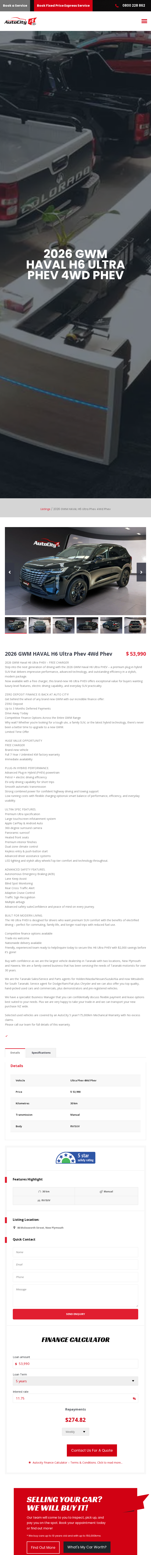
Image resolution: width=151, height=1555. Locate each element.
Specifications (41, 1052)
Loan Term (20, 1374)
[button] (144, 21)
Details (15, 1052)
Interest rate (21, 1391)
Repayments (75, 1409)
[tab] (15, 1052)
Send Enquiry (75, 1314)
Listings (45, 509)
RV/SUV (75, 1126)
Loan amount (21, 1357)
